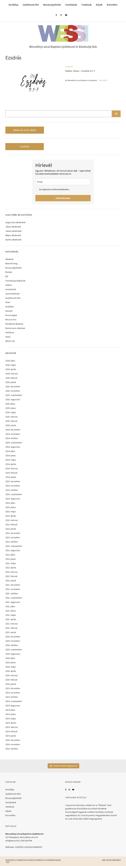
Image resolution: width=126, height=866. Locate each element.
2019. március (11, 727)
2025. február (11, 421)
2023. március (11, 520)
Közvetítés (112, 5)
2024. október (11, 438)
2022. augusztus (12, 550)
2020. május (10, 666)
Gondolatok (71, 5)
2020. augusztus (12, 653)
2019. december (12, 688)
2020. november (12, 640)
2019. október (11, 697)
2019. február (11, 731)
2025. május (10, 412)
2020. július (10, 658)
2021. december (12, 584)
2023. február (11, 524)
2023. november (12, 485)
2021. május (10, 615)
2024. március (11, 468)
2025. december (12, 386)
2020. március (11, 675)
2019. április (10, 722)
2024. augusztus (12, 446)
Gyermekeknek (12, 293)
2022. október (11, 541)
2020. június (10, 662)
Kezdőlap (13, 5)
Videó (8, 336)
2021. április (10, 619)
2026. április (10, 369)
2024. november (12, 434)
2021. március (11, 623)
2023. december (12, 481)
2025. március (11, 416)
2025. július (10, 403)
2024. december (12, 429)
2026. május (10, 365)
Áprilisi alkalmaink (13, 239)
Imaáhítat (9, 306)
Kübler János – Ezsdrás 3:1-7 (80, 70)
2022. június (10, 559)
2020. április (10, 671)
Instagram (69, 790)
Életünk (8, 272)
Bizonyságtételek (52, 5)
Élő (6, 276)
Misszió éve (10, 319)
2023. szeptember (13, 494)
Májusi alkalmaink (13, 235)
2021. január (10, 632)
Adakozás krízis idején (24, 130)
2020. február (11, 679)
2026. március (11, 373)
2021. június (10, 610)
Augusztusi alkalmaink (15, 222)
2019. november (12, 692)
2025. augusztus (12, 399)
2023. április (10, 515)
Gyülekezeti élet (31, 5)
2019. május (10, 718)
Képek (99, 5)
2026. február (11, 377)
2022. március (11, 572)
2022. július (10, 554)
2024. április (10, 464)
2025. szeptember (13, 395)
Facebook (65, 790)
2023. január (10, 528)
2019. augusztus (12, 705)
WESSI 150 (10, 341)
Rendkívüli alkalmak (14, 323)
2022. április (10, 567)
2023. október (11, 490)
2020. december (12, 636)
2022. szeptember (13, 546)
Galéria (8, 285)
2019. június (10, 714)
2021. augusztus (12, 602)
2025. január (10, 425)
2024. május (10, 459)
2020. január (10, 684)
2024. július (10, 451)
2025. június (10, 408)
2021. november (12, 589)
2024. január (10, 477)
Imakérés (25, 146)
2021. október (11, 593)
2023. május (10, 511)
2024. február (11, 472)
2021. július (10, 606)
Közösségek (11, 315)
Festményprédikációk (15, 280)
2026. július (10, 360)
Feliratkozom (63, 198)
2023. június (10, 507)
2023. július (10, 503)
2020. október (11, 645)
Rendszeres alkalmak (15, 328)
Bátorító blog (11, 263)
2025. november (12, 390)
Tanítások (86, 5)
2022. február (11, 576)
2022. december (12, 533)
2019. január (10, 735)
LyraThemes (116, 860)
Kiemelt (8, 311)
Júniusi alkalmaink (13, 231)
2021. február (11, 628)
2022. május (10, 563)
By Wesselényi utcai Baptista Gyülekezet (81, 80)
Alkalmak (9, 259)
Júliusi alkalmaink (13, 226)
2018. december (12, 740)
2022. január (10, 580)
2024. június (10, 455)
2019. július (10, 709)
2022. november (12, 537)
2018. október (11, 748)
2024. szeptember (13, 442)
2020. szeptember (13, 649)
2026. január (10, 382)
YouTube (73, 790)
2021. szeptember (13, 597)
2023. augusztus (12, 498)
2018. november (12, 744)
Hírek (7, 302)
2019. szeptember (13, 701)
